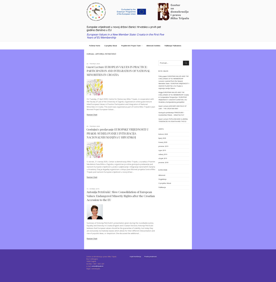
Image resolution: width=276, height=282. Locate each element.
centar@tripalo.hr (97, 266)
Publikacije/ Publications (173, 46)
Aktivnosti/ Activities (153, 46)
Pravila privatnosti (150, 257)
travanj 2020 (162, 142)
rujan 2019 (162, 150)
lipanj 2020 (162, 138)
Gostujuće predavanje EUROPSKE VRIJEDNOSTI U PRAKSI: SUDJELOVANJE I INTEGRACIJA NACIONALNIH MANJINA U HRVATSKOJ (117, 133)
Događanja (162, 179)
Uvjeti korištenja (135, 257)
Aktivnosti (161, 175)
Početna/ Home (94, 46)
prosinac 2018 (163, 162)
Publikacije (162, 187)
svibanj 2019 (162, 154)
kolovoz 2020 (163, 134)
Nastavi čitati (92, 114)
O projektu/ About (110, 46)
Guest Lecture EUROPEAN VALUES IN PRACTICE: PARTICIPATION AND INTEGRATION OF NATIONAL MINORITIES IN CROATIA (118, 71)
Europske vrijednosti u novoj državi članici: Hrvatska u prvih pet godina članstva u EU (124, 28)
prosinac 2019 (163, 146)
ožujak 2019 (162, 158)
